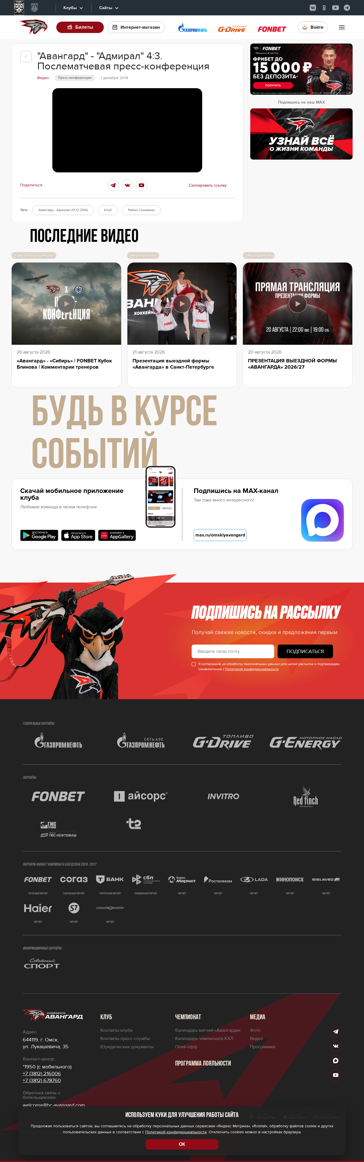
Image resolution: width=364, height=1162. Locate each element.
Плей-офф (186, 1047)
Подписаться (305, 651)
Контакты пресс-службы (125, 1038)
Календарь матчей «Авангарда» (208, 1030)
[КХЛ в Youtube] (335, 7)
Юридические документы (127, 1047)
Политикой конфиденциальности (252, 669)
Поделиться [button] (31, 185)
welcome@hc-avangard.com (54, 1105)
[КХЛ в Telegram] (347, 7)
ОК (182, 1144)
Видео (256, 1038)
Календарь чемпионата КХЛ (204, 1038)
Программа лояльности (203, 1063)
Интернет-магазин (140, 27)
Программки (263, 1047)
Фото (255, 1030)
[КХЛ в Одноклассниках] (324, 7)
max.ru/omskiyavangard (220, 535)
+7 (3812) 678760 (42, 1080)
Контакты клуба (116, 1030)
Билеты (84, 27)
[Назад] (26, 56)
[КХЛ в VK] (312, 7)
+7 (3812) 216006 (42, 1073)
